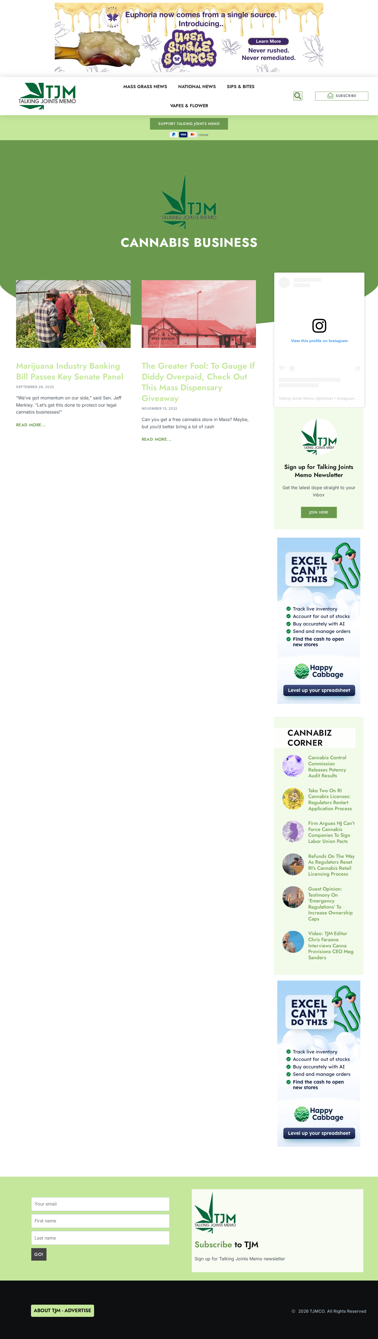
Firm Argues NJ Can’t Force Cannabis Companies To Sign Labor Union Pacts (331, 832)
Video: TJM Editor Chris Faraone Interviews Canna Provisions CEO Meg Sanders (331, 945)
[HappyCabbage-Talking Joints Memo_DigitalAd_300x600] (318, 702)
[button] (297, 96)
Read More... (31, 425)
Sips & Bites (241, 86)
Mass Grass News (145, 86)
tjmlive (326, 398)
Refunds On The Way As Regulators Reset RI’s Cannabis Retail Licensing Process (331, 865)
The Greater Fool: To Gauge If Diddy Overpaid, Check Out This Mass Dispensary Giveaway (198, 382)
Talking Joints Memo (296, 398)
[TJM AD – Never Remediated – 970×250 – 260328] (189, 70)
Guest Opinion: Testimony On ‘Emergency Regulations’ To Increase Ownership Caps (330, 903)
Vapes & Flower (189, 105)
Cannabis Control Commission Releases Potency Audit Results (327, 766)
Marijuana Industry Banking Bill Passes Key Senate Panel (69, 371)
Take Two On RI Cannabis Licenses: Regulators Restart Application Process (330, 799)
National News (197, 86)
